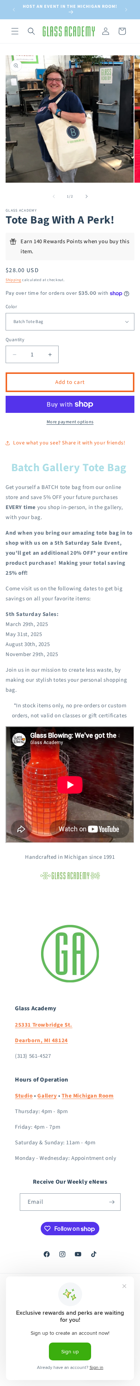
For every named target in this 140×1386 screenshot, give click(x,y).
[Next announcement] (126, 9)
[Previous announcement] (14, 9)
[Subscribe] (112, 1202)
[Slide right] (86, 196)
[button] (15, 31)
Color (11, 306)
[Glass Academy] (70, 879)
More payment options (70, 422)
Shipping (13, 280)
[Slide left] (54, 196)
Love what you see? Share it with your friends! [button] (69, 443)
